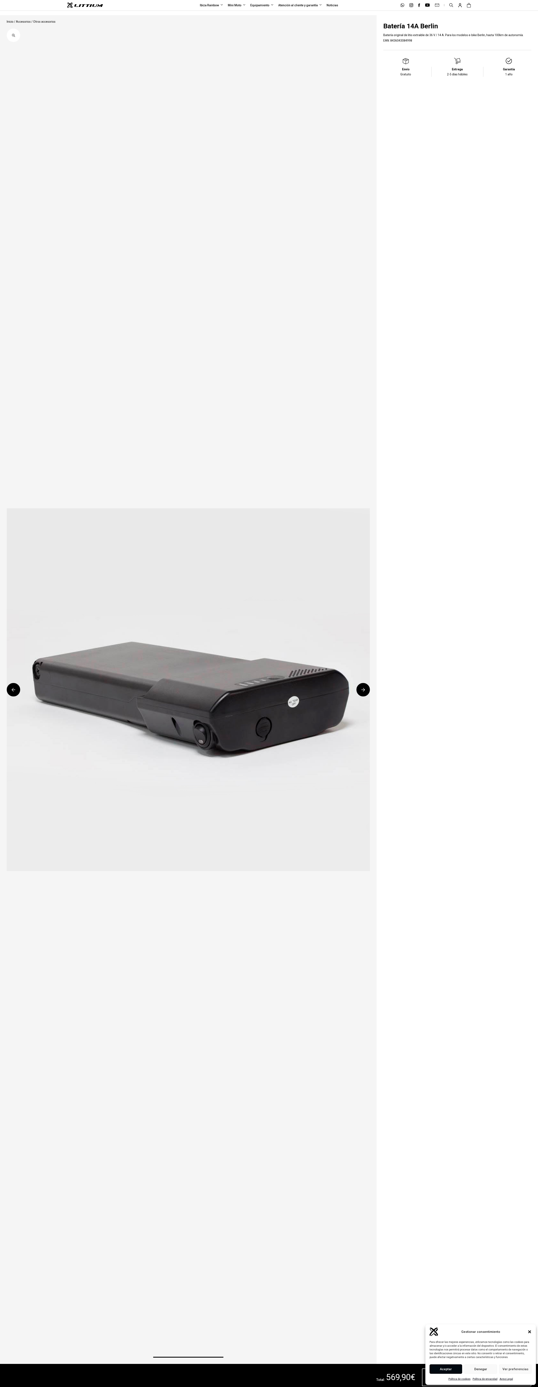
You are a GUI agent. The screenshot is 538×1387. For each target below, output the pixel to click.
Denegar (480, 1369)
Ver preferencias (515, 1369)
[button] (529, 1332)
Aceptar (446, 1369)
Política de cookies (459, 1379)
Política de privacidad (485, 1379)
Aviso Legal (506, 1379)
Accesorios (23, 21)
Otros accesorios (44, 21)
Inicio (10, 21)
